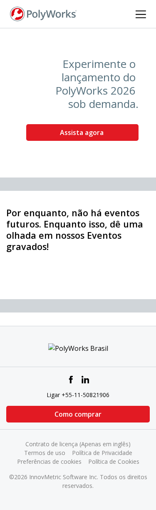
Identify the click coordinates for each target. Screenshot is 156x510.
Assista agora (82, 132)
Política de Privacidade (102, 453)
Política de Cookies (113, 461)
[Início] (43, 13)
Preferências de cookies (49, 461)
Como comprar (78, 414)
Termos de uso (44, 453)
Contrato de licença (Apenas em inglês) (78, 444)
